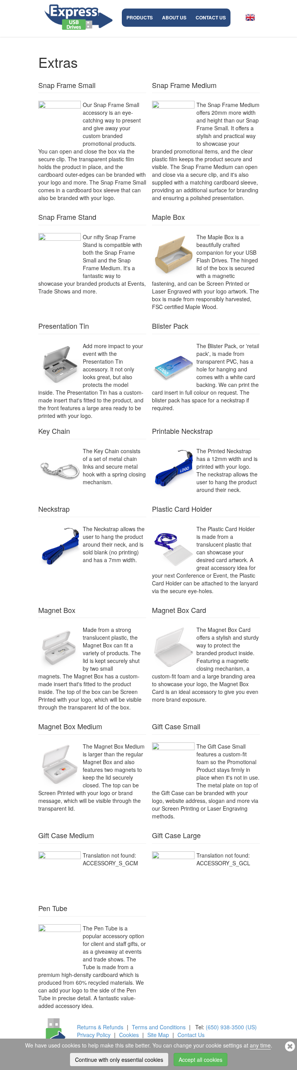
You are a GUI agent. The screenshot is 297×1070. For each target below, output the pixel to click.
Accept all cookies (200, 1059)
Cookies (129, 1035)
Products (139, 17)
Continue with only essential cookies (119, 1059)
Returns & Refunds (100, 1027)
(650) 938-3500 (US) (231, 1027)
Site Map (158, 1035)
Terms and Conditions (159, 1027)
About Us (174, 17)
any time (260, 1045)
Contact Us (211, 17)
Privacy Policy (94, 1035)
